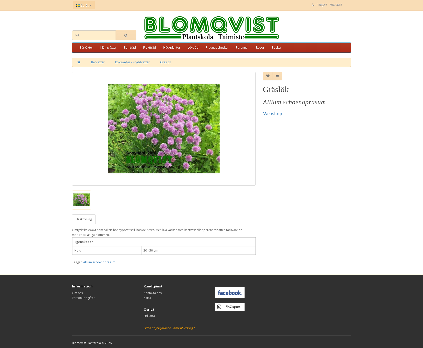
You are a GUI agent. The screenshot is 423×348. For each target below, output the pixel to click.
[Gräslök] (164, 129)
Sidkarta (149, 316)
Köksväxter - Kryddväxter (132, 62)
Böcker (277, 47)
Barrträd (130, 47)
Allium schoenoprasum (99, 262)
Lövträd (193, 47)
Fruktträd (149, 47)
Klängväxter (108, 47)
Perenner (242, 47)
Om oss (77, 293)
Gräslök (165, 62)
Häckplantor (171, 47)
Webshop (272, 113)
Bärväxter (86, 47)
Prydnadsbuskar (217, 47)
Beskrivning (84, 219)
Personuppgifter (83, 298)
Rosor (260, 47)
